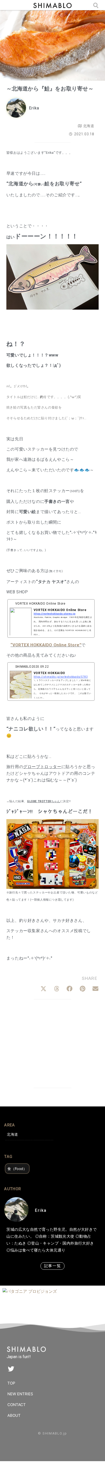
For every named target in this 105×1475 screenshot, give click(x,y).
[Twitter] (11, 1368)
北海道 (89, 126)
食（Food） (17, 1168)
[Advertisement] (52, 1045)
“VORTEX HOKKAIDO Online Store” (45, 645)
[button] (43, 988)
